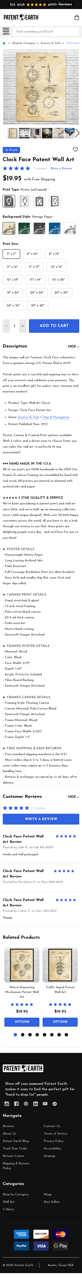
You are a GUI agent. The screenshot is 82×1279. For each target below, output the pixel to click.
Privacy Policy (54, 1141)
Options (22, 1022)
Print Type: (26, 190)
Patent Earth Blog (16, 1141)
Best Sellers (52, 1202)
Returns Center (13, 1156)
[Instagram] (7, 1104)
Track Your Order (15, 1148)
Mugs (48, 1194)
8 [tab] (66, 1035)
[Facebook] (16, 1104)
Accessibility (52, 1148)
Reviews (8, 1126)
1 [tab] (15, 1035)
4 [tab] (37, 1035)
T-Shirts (8, 1209)
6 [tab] (52, 1035)
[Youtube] (45, 1104)
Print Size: (12, 244)
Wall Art (9, 1202)
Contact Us (52, 1126)
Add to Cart (54, 326)
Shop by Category (15, 1194)
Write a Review (61, 168)
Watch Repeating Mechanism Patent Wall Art (22, 992)
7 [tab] (59, 1035)
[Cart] (77, 17)
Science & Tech (28, 417)
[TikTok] (55, 1104)
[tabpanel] (22, 988)
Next (77, 133)
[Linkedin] (35, 1104)
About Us (9, 1133)
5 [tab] (44, 1035)
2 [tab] (23, 1035)
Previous (4, 133)
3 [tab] (30, 1035)
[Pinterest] (26, 1104)
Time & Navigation (55, 417)
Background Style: (29, 217)
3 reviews (40, 168)
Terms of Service (55, 1133)
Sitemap (49, 1156)
